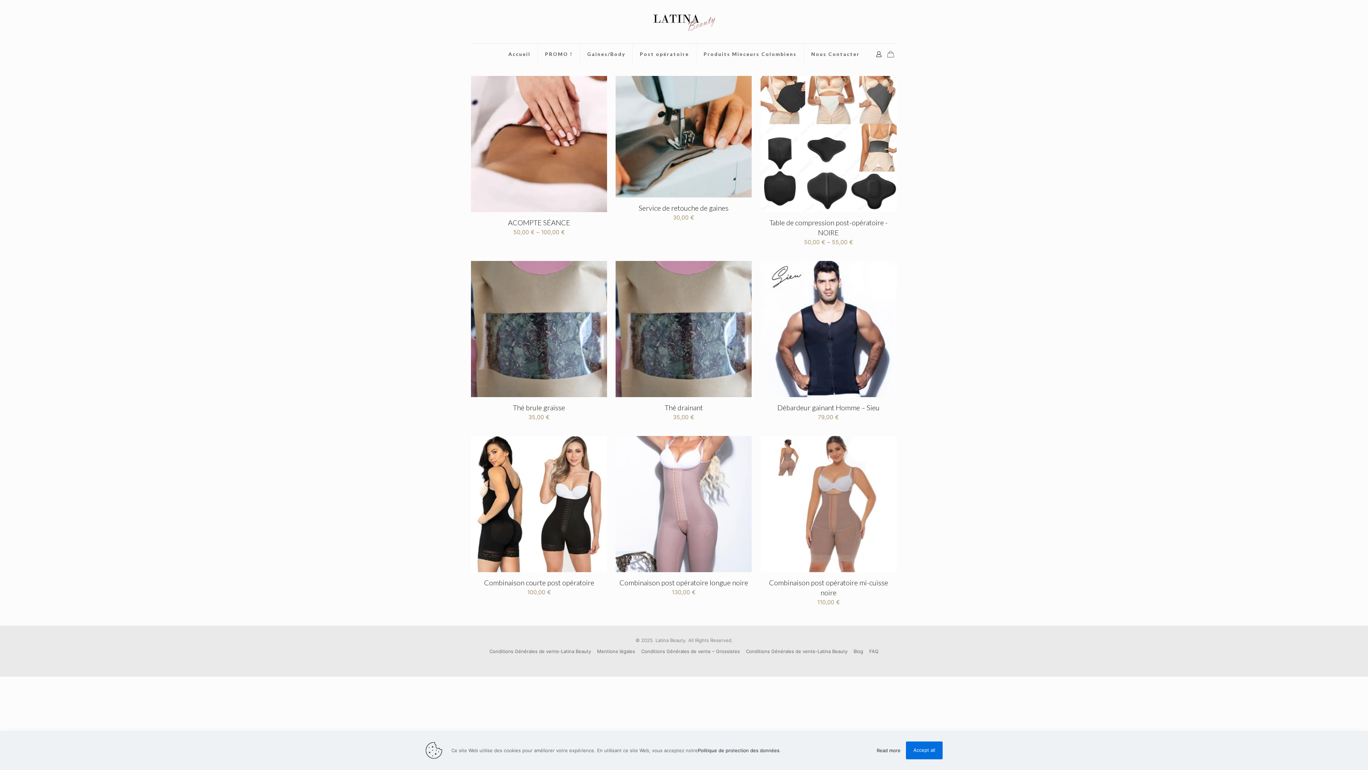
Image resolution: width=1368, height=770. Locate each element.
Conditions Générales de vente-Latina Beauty (540, 651)
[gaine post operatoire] (684, 21)
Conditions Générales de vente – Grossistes (690, 651)
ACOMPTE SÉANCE (539, 222)
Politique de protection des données (738, 750)
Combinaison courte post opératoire (539, 582)
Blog (858, 651)
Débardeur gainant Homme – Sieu (828, 407)
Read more (889, 750)
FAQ (874, 651)
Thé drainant (684, 407)
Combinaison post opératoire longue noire (684, 582)
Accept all (924, 750)
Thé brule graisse (539, 407)
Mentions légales (616, 651)
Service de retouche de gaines (684, 208)
